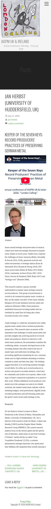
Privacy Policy (25, 501)
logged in (20, 487)
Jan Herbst (12, 120)
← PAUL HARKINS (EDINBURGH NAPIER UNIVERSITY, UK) (14, 468)
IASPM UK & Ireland (15, 41)
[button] (47, 3)
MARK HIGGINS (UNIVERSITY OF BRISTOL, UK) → (39, 468)
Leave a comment (16, 123)
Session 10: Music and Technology (26, 457)
